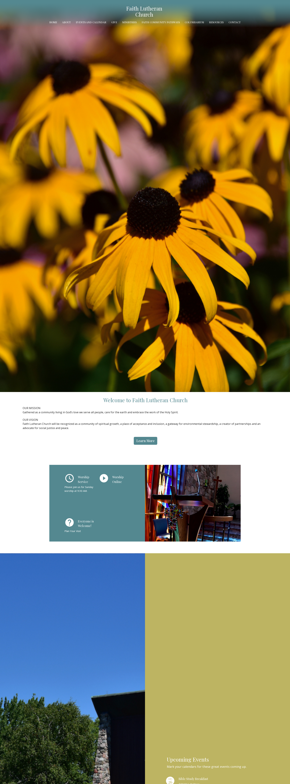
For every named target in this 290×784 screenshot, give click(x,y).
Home (53, 22)
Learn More (145, 440)
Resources (216, 22)
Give (114, 22)
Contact (235, 22)
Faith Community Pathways (161, 22)
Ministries (129, 22)
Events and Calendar (91, 22)
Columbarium (194, 22)
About (66, 22)
